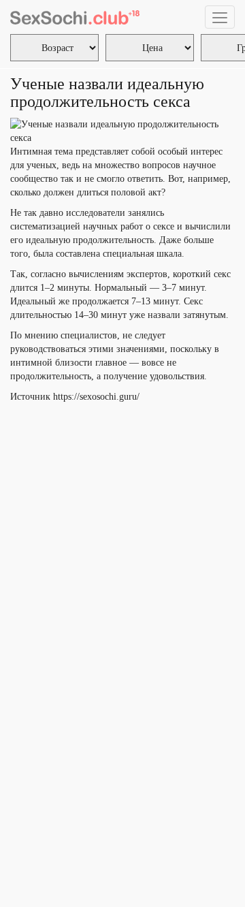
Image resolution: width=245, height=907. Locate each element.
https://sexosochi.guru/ (96, 397)
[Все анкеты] (75, 17)
